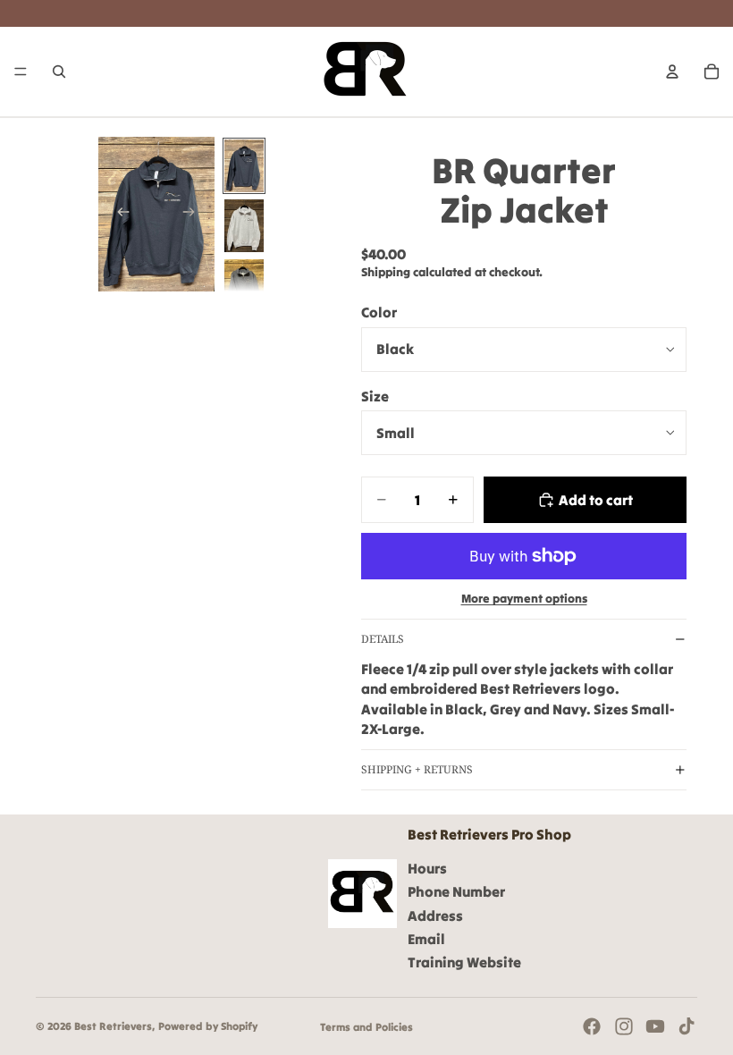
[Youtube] (655, 1026)
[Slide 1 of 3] (244, 165)
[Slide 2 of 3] (244, 225)
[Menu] (20, 71)
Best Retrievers (113, 1026)
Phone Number (456, 891)
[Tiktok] (686, 1026)
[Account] (672, 71)
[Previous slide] (118, 214)
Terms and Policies (366, 1027)
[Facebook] (591, 1026)
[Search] (59, 71)
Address (435, 915)
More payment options (524, 598)
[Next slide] (195, 214)
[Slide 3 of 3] (244, 285)
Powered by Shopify (207, 1026)
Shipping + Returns (417, 769)
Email (426, 939)
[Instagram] (624, 1026)
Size (375, 396)
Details (382, 638)
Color (379, 312)
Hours (427, 868)
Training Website (464, 962)
